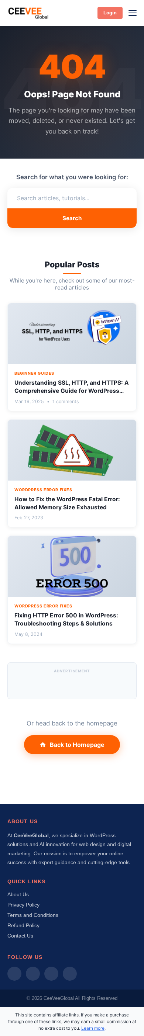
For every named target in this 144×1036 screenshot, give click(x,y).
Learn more (92, 1028)
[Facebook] (33, 974)
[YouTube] (70, 974)
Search (72, 218)
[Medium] (14, 974)
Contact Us (20, 936)
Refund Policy (23, 925)
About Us (18, 894)
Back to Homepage (77, 744)
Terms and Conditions (32, 915)
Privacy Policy (23, 905)
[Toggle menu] (132, 13)
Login (110, 12)
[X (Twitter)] (51, 974)
